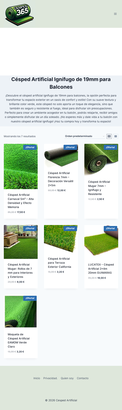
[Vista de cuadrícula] (109, 136)
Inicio (37, 378)
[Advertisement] (61, 51)
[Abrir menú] (115, 13)
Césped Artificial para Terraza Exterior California (59, 262)
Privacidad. (50, 378)
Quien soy (67, 378)
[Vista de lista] (115, 136)
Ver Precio (55, 200)
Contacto (82, 378)
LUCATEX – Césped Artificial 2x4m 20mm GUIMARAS (101, 268)
